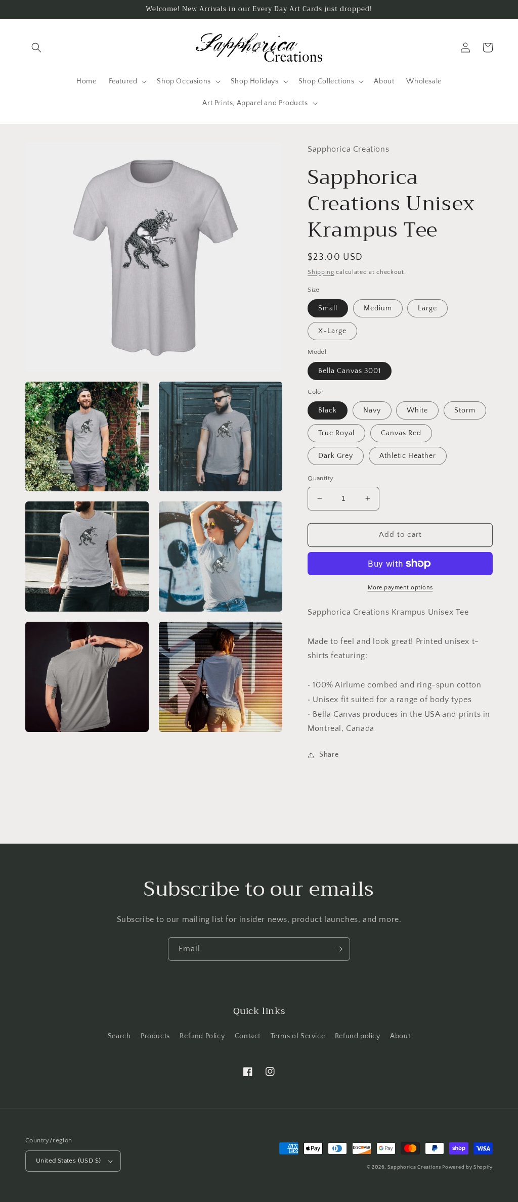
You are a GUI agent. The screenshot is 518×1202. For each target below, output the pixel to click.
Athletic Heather (407, 456)
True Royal (336, 433)
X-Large (332, 331)
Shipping (321, 272)
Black (327, 410)
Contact (248, 1036)
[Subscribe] (338, 949)
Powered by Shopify (467, 1167)
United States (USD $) (68, 1160)
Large (427, 308)
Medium (378, 308)
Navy (372, 410)
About (400, 1036)
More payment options (400, 587)
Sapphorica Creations (415, 1167)
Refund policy (357, 1036)
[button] (36, 47)
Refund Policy (202, 1036)
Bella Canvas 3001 (349, 371)
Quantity (320, 478)
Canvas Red (401, 433)
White (417, 410)
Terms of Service (298, 1036)
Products (155, 1036)
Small (327, 308)
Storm (465, 410)
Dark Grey (335, 456)
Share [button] (328, 755)
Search (119, 1036)
